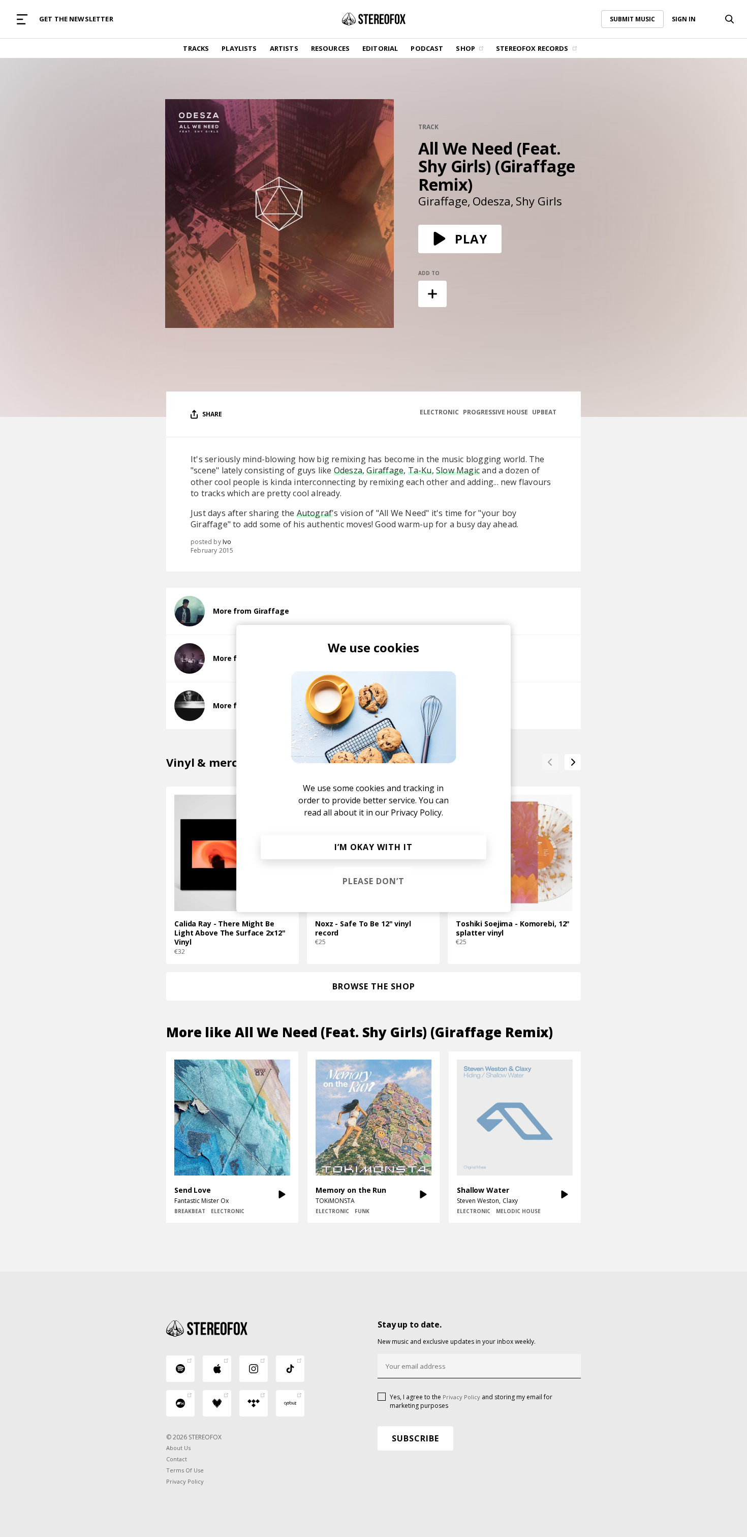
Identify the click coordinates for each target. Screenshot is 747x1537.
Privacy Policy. (417, 812)
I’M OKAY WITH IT (373, 847)
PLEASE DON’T (373, 881)
